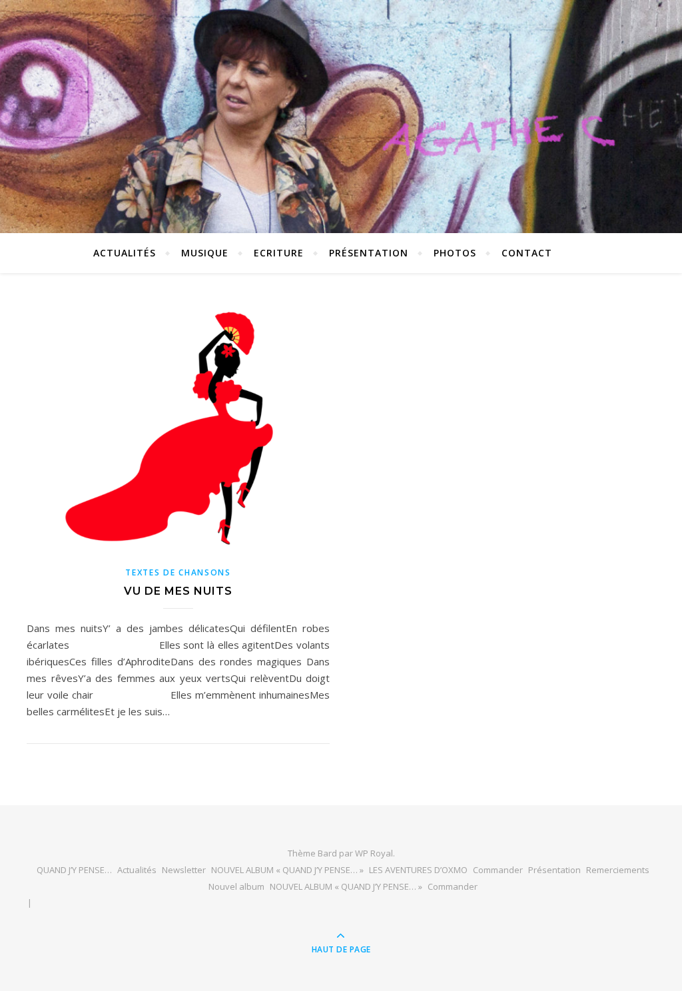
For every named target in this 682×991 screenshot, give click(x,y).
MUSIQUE (204, 252)
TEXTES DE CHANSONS (178, 572)
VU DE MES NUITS (178, 591)
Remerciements (617, 870)
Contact (527, 252)
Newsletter (184, 870)
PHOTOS (455, 252)
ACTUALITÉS (124, 252)
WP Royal (374, 853)
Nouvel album (236, 886)
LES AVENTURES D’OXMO (418, 870)
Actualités (137, 870)
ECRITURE (279, 252)
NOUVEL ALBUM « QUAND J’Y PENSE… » (287, 870)
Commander (498, 870)
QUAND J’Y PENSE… (74, 870)
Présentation (368, 252)
